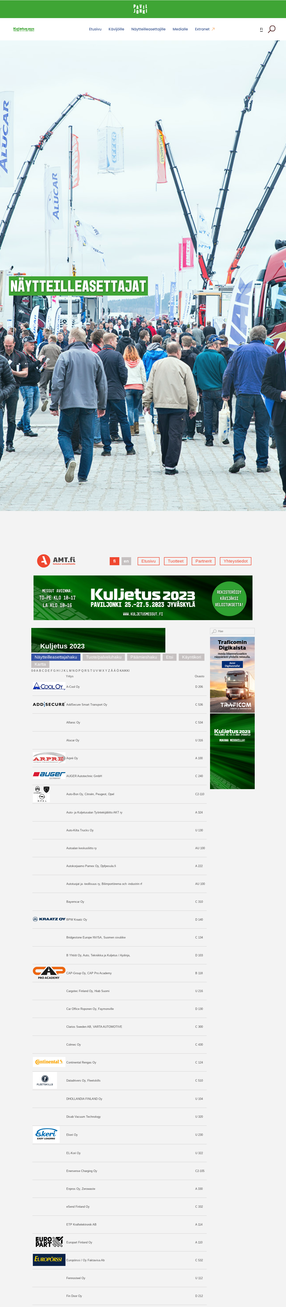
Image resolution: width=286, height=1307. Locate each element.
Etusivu (95, 29)
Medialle (180, 29)
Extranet (202, 29)
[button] (271, 29)
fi (261, 29)
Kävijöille (116, 29)
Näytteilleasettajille (148, 29)
